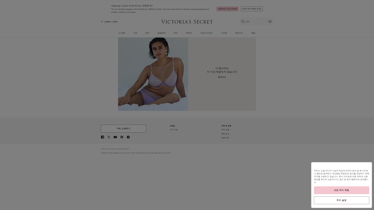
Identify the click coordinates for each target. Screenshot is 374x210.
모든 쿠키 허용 (341, 190)
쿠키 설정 (342, 200)
